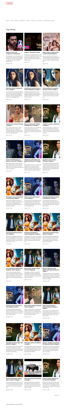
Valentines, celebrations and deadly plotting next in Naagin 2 (32, 161)
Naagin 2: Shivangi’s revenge (32, 52)
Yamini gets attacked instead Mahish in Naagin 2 (50, 233)
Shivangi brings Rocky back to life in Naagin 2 (14, 233)
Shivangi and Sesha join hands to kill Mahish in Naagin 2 (51, 197)
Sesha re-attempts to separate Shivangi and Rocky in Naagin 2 (51, 343)
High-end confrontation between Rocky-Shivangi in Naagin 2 (50, 307)
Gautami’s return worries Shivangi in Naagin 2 (49, 160)
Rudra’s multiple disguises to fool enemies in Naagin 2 (50, 379)
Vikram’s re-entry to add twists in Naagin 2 (51, 124)
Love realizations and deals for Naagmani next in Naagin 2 (14, 269)
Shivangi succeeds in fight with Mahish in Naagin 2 (14, 343)
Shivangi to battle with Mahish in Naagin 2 (32, 343)
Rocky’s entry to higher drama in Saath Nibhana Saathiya (51, 53)
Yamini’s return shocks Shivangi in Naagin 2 (14, 124)
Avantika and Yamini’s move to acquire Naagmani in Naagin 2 (32, 89)
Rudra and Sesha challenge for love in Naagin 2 (14, 89)
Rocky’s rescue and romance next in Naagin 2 (32, 197)
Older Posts (57, 395)
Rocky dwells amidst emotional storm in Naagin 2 (32, 306)
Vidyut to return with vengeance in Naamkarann (13, 53)
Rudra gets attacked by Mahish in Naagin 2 (32, 379)
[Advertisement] (33, 12)
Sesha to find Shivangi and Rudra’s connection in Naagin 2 (14, 160)
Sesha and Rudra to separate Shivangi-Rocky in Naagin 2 (50, 89)
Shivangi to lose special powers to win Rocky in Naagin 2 (14, 197)
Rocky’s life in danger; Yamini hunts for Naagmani (32, 269)
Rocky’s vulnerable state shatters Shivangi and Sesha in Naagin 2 (51, 270)
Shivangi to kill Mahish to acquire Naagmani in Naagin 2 (32, 233)
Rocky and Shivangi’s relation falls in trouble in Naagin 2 (14, 379)
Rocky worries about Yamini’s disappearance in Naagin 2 (32, 124)
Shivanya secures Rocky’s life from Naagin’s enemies (14, 306)
